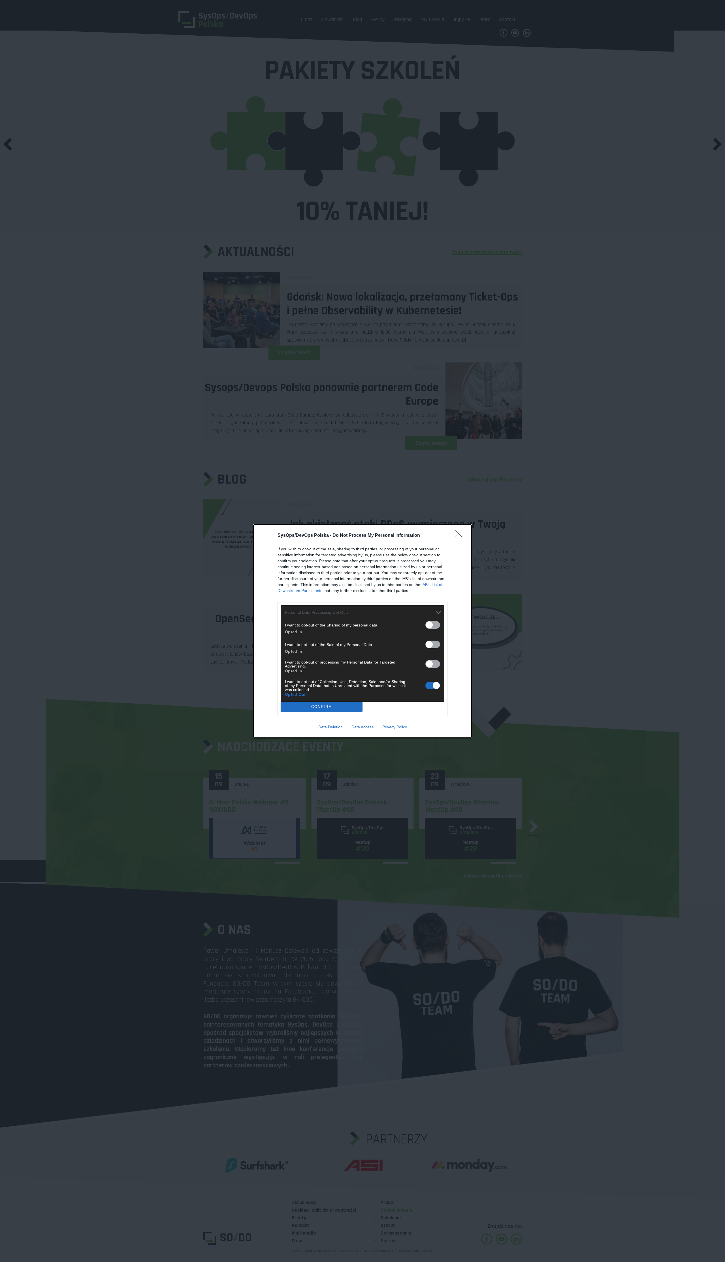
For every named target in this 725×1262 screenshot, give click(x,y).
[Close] (460, 535)
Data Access (362, 727)
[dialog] (362, 631)
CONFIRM (321, 707)
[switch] (432, 625)
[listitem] (362, 612)
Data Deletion (330, 727)
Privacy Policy (394, 727)
